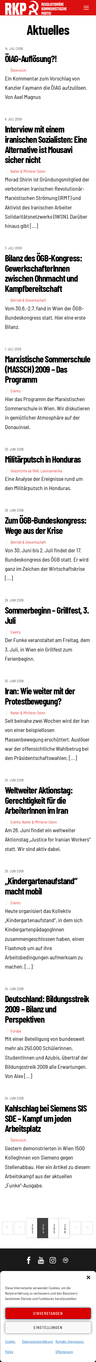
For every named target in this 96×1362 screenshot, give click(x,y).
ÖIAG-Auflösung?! (31, 58)
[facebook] (29, 1258)
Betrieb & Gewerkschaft (28, 300)
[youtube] (41, 1258)
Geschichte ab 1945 (24, 471)
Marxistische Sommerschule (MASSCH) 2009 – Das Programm (47, 368)
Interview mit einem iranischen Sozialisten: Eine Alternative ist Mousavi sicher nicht (46, 144)
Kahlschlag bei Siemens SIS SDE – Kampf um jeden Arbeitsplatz (46, 1118)
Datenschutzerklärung (37, 1341)
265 (54, 1228)
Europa (15, 1031)
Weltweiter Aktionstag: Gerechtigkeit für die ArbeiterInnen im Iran (38, 800)
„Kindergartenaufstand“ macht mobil (41, 885)
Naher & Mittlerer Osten (27, 171)
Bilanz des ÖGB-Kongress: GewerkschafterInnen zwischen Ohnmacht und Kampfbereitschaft (43, 273)
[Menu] (86, 7)
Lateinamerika (51, 471)
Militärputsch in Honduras (43, 458)
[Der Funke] (33, 13)
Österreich (18, 70)
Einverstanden (48, 1313)
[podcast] (65, 1258)
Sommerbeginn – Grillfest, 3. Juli (47, 615)
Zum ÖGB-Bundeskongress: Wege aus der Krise (46, 525)
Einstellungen (48, 1327)
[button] (88, 1277)
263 (32, 1228)
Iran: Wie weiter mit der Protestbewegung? (40, 695)
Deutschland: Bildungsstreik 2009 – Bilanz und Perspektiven (47, 1008)
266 (65, 1228)
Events (15, 391)
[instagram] (53, 1258)
